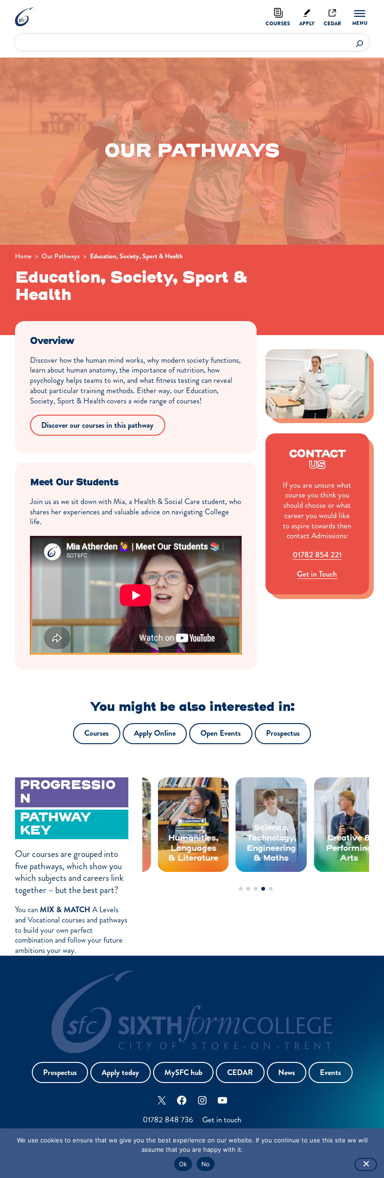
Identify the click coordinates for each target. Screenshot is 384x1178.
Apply (307, 23)
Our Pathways (61, 256)
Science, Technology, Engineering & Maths (256, 843)
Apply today (120, 1072)
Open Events (220, 733)
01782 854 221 (317, 554)
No (205, 1164)
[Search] (359, 42)
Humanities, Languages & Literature (178, 848)
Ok (183, 1164)
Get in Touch (317, 574)
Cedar (332, 23)
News (286, 1072)
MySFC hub (183, 1072)
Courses (278, 23)
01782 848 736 (168, 1119)
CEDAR (240, 1072)
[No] (365, 1164)
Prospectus (283, 733)
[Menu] (359, 17)
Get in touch (221, 1119)
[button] (241, 889)
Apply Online (155, 733)
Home (23, 256)
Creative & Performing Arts (333, 848)
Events (330, 1072)
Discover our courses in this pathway (97, 425)
